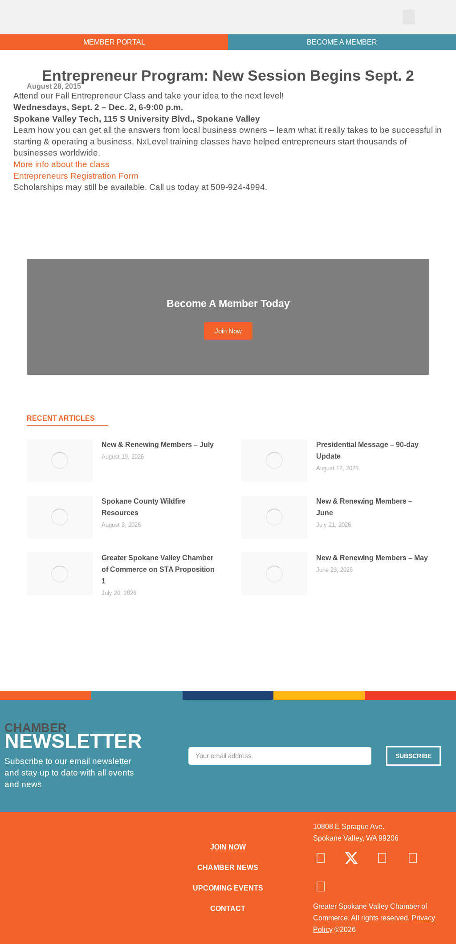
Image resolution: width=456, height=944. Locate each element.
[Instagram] (382, 858)
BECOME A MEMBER (342, 42)
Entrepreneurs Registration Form (75, 176)
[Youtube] (320, 886)
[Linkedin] (413, 858)
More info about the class (61, 164)
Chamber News (227, 867)
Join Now (228, 847)
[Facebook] (320, 858)
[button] (409, 17)
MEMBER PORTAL (114, 42)
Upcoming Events (228, 888)
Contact (227, 908)
